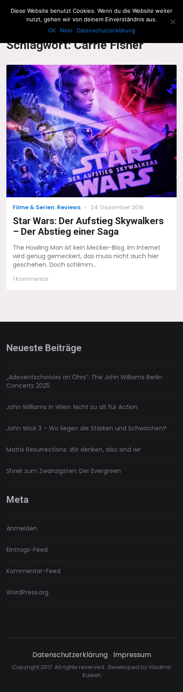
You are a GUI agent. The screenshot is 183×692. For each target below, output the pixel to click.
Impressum (132, 655)
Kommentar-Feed (33, 571)
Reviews (68, 207)
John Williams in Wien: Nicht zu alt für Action (71, 407)
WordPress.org (27, 592)
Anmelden (21, 528)
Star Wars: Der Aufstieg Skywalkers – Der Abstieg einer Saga (88, 226)
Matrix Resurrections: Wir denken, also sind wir (73, 449)
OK (52, 30)
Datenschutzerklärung (70, 655)
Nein (66, 30)
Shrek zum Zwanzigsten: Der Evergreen (63, 471)
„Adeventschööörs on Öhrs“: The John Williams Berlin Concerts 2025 (84, 381)
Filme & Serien (33, 207)
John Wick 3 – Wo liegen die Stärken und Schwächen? (86, 428)
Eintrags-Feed (27, 549)
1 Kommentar (31, 279)
